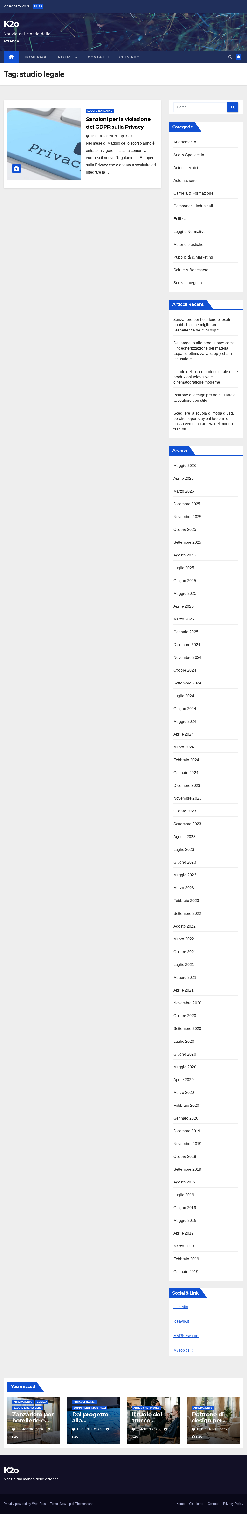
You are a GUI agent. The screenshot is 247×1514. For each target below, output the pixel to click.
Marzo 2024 (183, 747)
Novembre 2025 (187, 517)
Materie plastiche (188, 244)
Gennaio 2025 (185, 632)
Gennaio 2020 (185, 1118)
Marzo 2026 (183, 491)
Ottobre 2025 (184, 530)
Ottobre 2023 (184, 811)
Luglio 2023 (183, 849)
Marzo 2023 (183, 888)
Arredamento (184, 142)
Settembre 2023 (187, 824)
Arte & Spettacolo (188, 155)
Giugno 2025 (184, 581)
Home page (36, 57)
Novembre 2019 (187, 1144)
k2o (128, 136)
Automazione (185, 180)
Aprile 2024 (183, 734)
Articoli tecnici (185, 168)
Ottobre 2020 (184, 1016)
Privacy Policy (233, 1504)
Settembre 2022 (187, 913)
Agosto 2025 (184, 555)
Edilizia (180, 219)
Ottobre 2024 (184, 670)
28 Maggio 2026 (30, 1429)
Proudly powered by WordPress (26, 1504)
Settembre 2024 (187, 683)
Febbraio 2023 (186, 901)
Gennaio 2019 (185, 1272)
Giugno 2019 (184, 1208)
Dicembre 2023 (186, 785)
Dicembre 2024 (186, 645)
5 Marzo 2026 (149, 1429)
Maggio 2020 (184, 1067)
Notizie (66, 57)
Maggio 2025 (184, 594)
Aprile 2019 (183, 1233)
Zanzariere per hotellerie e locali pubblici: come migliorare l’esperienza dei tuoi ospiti (201, 324)
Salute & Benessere (191, 270)
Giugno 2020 (184, 1054)
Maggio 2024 (184, 721)
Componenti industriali (193, 206)
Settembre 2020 (187, 1029)
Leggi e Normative (99, 110)
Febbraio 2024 (186, 760)
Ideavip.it (181, 1321)
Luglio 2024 (183, 696)
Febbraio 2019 (186, 1259)
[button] (230, 57)
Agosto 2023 (184, 837)
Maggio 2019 (184, 1220)
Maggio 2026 (184, 466)
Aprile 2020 (183, 1080)
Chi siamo (129, 57)
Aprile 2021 (183, 990)
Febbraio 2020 (186, 1105)
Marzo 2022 (183, 939)
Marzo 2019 (183, 1246)
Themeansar (83, 1504)
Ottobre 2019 (184, 1157)
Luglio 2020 (183, 1041)
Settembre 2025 (187, 542)
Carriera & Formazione (193, 193)
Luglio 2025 (183, 568)
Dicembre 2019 (186, 1131)
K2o (11, 24)
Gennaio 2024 (185, 773)
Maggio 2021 (184, 977)
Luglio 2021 (183, 965)
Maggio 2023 (184, 875)
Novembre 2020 (187, 1003)
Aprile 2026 (183, 478)
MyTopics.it (182, 1350)
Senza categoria (187, 283)
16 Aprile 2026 (90, 1429)
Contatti (98, 57)
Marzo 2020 (183, 1093)
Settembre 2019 (187, 1169)
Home (180, 1504)
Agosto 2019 (184, 1182)
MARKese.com (186, 1336)
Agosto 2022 (184, 926)
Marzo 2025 (183, 619)
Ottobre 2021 (184, 952)
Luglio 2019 (183, 1195)
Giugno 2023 (184, 862)
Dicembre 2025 (186, 504)
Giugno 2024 (184, 709)
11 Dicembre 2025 (212, 1429)
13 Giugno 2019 (104, 136)
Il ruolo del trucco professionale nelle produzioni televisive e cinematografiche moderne (205, 377)
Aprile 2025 (183, 606)
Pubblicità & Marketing (193, 257)
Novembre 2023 (187, 798)
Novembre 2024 (187, 657)
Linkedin (180, 1307)
